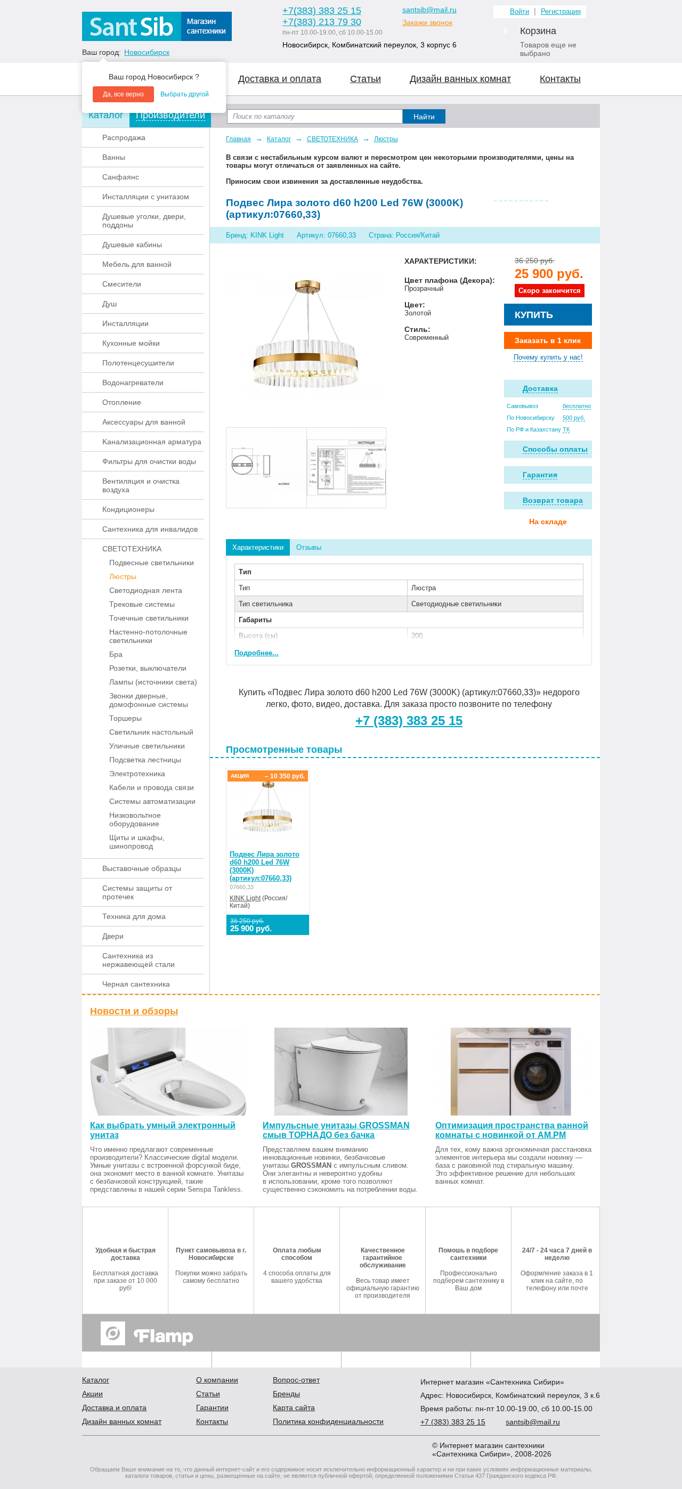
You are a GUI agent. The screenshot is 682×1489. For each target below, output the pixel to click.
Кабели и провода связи (151, 787)
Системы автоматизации (152, 801)
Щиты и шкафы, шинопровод (137, 841)
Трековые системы (142, 604)
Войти (519, 11)
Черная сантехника (136, 984)
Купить (534, 315)
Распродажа (123, 137)
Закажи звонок (427, 22)
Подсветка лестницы (145, 759)
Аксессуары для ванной (143, 422)
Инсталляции (125, 323)
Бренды (286, 1393)
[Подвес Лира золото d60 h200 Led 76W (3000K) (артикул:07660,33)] (306, 336)
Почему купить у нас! (548, 357)
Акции (92, 1393)
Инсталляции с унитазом (145, 196)
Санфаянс (120, 177)
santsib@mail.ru (429, 9)
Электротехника (137, 773)
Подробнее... (256, 653)
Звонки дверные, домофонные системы (148, 700)
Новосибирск (146, 52)
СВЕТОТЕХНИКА (131, 548)
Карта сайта (294, 1407)
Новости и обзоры (134, 1011)
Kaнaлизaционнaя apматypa (151, 441)
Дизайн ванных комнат (460, 79)
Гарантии (212, 1407)
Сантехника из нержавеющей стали (138, 960)
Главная (238, 139)
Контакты (560, 79)
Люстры (122, 576)
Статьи (365, 79)
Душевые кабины (132, 244)
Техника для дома (134, 916)
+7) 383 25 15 (452, 1422)
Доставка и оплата (279, 79)
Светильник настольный (151, 732)
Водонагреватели (133, 382)
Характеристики (257, 547)
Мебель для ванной (137, 264)
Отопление (121, 402)
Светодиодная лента (145, 590)
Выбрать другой (184, 94)
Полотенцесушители (138, 363)
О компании (217, 1380)
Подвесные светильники (151, 562)
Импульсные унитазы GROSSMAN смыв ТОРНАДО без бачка (336, 1130)
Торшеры (125, 718)
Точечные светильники (149, 618)
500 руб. (574, 417)
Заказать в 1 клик (548, 340)
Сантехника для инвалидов (150, 529)
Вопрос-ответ (296, 1380)
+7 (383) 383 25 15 (408, 720)
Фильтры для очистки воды (149, 461)
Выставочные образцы (141, 868)
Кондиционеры (128, 509)
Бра (116, 654)
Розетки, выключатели (147, 668)
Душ (109, 303)
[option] (266, 468)
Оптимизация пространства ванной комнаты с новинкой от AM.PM (511, 1130)
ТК (566, 429)
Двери (113, 936)
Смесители (121, 284)
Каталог (279, 139)
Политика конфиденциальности (328, 1421)
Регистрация (561, 11)
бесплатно (577, 406)
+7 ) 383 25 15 (321, 10)
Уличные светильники (147, 746)
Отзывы (308, 547)
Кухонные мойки (131, 343)
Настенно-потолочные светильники (148, 636)
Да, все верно (123, 94)
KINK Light (245, 898)
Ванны (113, 157)
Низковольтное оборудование (135, 819)
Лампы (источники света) (153, 682)
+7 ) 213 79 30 (321, 22)
